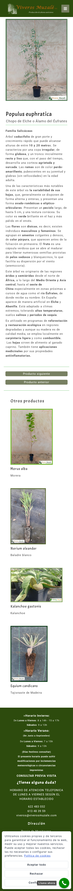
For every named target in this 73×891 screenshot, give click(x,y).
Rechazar (36, 873)
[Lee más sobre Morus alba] (36, 437)
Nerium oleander (23, 549)
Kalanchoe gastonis (25, 606)
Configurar (37, 882)
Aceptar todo (36, 864)
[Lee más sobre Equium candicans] (36, 654)
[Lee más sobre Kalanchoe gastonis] (36, 585)
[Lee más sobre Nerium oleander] (36, 516)
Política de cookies (37, 855)
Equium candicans (24, 686)
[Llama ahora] (64, 883)
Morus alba (19, 469)
